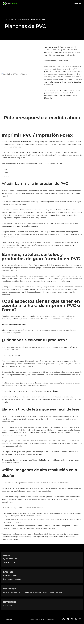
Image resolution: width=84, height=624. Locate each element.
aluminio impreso (10, 539)
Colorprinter (9, 19)
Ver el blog (7, 605)
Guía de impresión (10, 562)
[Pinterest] (76, 619)
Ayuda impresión (10, 559)
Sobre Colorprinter (10, 576)
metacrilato (70, 537)
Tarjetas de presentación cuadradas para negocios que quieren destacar (32, 592)
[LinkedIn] (68, 619)
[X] (80, 619)
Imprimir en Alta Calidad (24, 19)
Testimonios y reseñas (12, 579)
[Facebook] (63, 619)
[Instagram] (72, 619)
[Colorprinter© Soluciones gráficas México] (11, 3)
